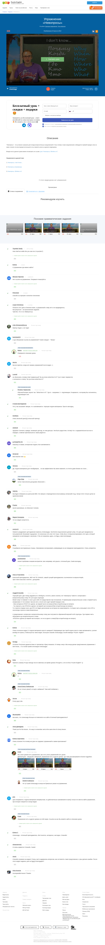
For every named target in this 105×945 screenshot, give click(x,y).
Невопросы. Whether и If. (15, 171)
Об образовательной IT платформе (91, 897)
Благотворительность (87, 894)
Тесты (31, 7)
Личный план (6, 910)
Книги (44, 892)
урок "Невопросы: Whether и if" (49, 151)
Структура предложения (51, 26)
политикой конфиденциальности (75, 124)
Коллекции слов (47, 905)
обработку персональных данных (59, 126)
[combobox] (70, 111)
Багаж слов (65, 901)
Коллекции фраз (47, 907)
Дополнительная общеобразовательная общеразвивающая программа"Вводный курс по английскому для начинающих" (71, 917)
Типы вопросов (61, 26)
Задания (4, 7)
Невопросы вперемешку (15, 167)
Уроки (4, 899)
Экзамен (45, 903)
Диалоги (25, 892)
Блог (83, 899)
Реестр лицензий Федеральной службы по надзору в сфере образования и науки (52, 941)
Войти (94, 2)
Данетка (45, 900)
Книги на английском (21, 7)
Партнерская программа (88, 906)
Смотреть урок (52, 59)
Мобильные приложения (88, 909)
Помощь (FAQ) (86, 911)
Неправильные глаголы (8, 906)
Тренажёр (5, 901)
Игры (36, 7)
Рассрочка (85, 916)
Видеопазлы (6, 894)
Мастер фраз (65, 899)
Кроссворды (65, 904)
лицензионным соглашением (61, 124)
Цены (83, 913)
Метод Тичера (26, 907)
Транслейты (6, 904)
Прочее (64, 907)
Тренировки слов (45, 7)
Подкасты (25, 895)
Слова (44, 895)
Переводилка (65, 894)
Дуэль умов (65, 897)
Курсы (11, 7)
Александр (13, 89)
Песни (64, 910)
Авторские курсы (27, 905)
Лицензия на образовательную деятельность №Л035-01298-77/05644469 (50, 939)
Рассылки (64, 912)
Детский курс (26, 910)
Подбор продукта (27, 899)
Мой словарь (46, 910)
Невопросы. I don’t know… (15, 162)
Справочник (85, 901)
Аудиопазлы (6, 897)
